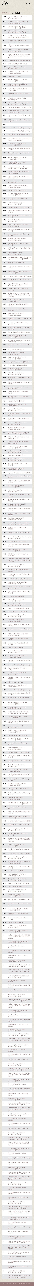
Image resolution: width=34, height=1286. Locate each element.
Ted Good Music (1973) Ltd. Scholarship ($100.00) (16, 203)
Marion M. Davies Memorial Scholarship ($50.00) (16, 220)
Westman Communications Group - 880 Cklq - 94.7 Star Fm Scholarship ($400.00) (19, 295)
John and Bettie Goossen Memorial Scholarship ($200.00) (19, 340)
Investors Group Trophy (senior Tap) (19, 128)
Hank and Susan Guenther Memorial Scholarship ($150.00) (19, 272)
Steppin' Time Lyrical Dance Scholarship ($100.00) (16, 961)
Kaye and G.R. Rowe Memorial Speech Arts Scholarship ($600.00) (18, 36)
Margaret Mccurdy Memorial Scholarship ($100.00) (17, 239)
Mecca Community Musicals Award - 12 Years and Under (19, 111)
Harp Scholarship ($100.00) (16, 401)
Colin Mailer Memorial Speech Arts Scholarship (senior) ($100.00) (18, 31)
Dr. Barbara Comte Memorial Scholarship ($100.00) (17, 163)
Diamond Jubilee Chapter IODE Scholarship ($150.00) (18, 80)
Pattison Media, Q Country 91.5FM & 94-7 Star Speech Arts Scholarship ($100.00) (19, 936)
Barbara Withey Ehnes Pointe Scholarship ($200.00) (17, 314)
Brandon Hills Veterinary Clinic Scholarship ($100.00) (17, 336)
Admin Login (27, 1283)
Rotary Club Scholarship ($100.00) (18, 362)
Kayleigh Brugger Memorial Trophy (19, 60)
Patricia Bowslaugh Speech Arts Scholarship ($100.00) (18, 50)
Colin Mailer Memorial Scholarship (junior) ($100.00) (18, 172)
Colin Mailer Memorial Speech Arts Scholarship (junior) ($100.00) (18, 27)
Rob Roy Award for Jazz (15, 682)
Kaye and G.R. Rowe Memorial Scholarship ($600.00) (17, 17)
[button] (31, 3)
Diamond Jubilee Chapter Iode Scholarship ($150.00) (17, 158)
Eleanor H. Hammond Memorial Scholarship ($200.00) (18, 181)
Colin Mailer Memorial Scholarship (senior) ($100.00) (18, 177)
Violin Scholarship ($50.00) (16, 349)
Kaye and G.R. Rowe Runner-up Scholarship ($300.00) (18, 22)
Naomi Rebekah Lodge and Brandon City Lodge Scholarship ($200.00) (19, 258)
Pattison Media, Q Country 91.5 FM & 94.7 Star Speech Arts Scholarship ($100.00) (19, 56)
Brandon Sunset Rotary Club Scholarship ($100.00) (17, 369)
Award (7, 13)
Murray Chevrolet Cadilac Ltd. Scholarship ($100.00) (17, 358)
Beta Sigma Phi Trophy (15, 76)
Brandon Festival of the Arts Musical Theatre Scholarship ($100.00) (19, 965)
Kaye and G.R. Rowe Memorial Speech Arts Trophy (17, 41)
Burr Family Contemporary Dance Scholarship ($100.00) (18, 942)
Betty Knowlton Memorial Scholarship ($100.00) (16, 253)
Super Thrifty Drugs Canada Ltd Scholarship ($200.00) (18, 284)
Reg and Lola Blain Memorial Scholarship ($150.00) (17, 353)
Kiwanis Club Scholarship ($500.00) (19, 332)
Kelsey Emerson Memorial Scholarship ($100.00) (16, 373)
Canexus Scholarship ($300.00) (17, 365)
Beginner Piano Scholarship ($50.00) (19, 207)
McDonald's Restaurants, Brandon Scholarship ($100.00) (18, 194)
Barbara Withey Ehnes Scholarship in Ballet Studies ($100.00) (19, 139)
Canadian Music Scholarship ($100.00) (19, 276)
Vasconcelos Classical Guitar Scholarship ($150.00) (16, 300)
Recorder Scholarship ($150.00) (17, 190)
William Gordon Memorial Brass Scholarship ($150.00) (17, 84)
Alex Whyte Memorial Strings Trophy (19, 107)
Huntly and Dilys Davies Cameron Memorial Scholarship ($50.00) (18, 167)
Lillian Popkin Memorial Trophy (17, 64)
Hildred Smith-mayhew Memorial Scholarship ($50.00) (18, 225)
